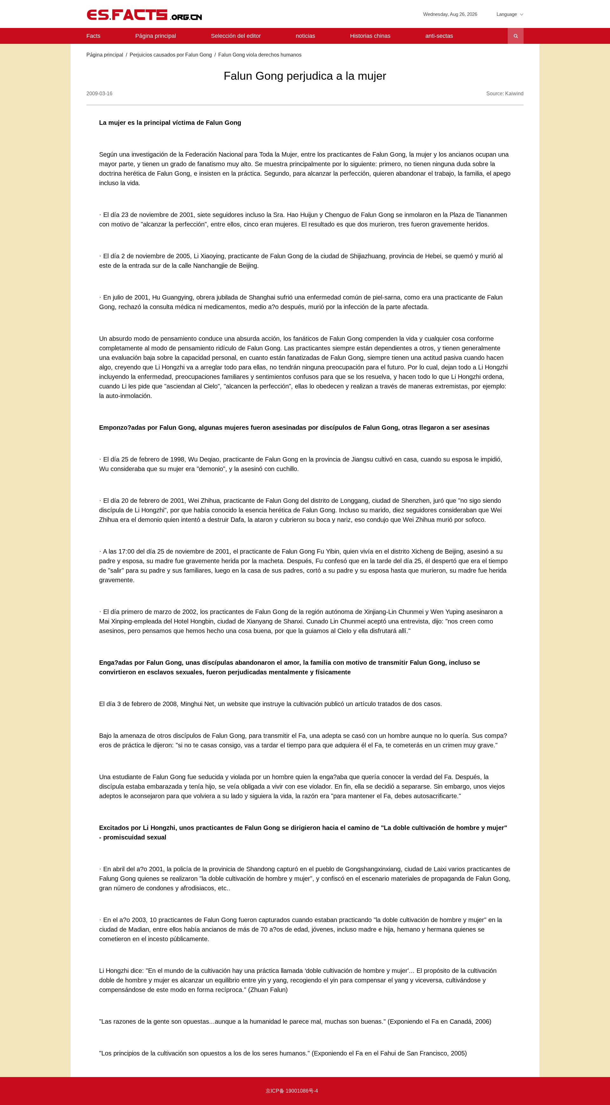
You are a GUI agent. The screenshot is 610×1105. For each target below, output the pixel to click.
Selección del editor (236, 36)
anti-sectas (439, 36)
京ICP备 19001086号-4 (292, 1091)
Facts (93, 36)
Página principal (155, 36)
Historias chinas (370, 36)
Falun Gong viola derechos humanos (260, 54)
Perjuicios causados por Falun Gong (171, 54)
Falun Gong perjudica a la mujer (305, 75)
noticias (305, 36)
